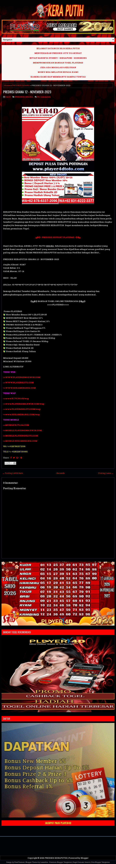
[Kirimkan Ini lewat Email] (6, 463)
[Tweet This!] (14, 457)
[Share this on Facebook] (11, 457)
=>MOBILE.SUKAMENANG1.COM (20, 441)
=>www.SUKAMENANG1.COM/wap (21, 414)
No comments (44, 96)
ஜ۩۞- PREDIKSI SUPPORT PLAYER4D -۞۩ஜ (58, 237)
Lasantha (44, 862)
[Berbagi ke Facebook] (14, 463)
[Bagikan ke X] (11, 463)
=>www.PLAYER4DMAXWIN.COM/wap (23, 403)
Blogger (85, 858)
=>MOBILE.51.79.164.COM (16, 425)
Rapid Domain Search (81, 862)
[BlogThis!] (8, 463)
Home (7, 85)
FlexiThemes (19, 862)
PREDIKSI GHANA (21, 85)
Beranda (60, 473)
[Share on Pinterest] (21, 457)
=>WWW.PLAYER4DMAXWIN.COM (21, 377)
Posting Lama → (106, 473)
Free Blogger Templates (100, 862)
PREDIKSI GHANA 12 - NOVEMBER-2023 (27, 92)
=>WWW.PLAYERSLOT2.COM (18, 382)
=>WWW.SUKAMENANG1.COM (19, 387)
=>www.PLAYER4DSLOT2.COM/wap (21, 409)
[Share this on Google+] (18, 457)
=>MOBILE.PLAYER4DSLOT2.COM (20, 435)
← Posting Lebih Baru (12, 473)
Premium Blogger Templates (60, 862)
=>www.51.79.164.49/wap (16, 398)
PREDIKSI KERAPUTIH (56, 858)
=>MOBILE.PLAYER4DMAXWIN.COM (22, 430)
